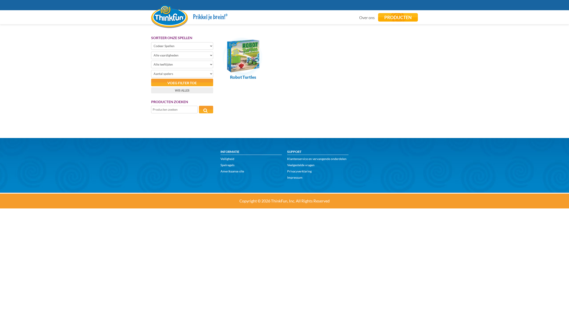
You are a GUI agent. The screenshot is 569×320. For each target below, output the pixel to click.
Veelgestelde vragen (301, 165)
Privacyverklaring (299, 171)
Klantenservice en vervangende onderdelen (317, 159)
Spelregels (227, 165)
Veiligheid (227, 159)
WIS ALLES (182, 90)
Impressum (295, 177)
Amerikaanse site (232, 171)
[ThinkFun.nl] (169, 24)
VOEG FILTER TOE (182, 83)
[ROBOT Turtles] (243, 78)
